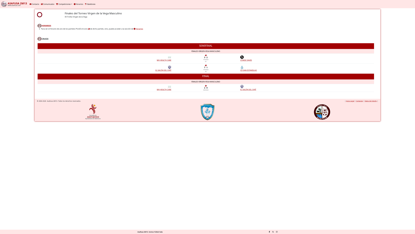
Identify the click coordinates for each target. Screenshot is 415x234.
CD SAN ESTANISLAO (248, 70)
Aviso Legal (350, 101)
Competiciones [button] (64, 4)
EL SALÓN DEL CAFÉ (163, 70)
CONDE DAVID (246, 60)
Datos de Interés (371, 101)
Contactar (359, 101)
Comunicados (48, 4)
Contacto (35, 4)
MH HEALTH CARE (164, 60)
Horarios (79, 4)
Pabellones (90, 4)
